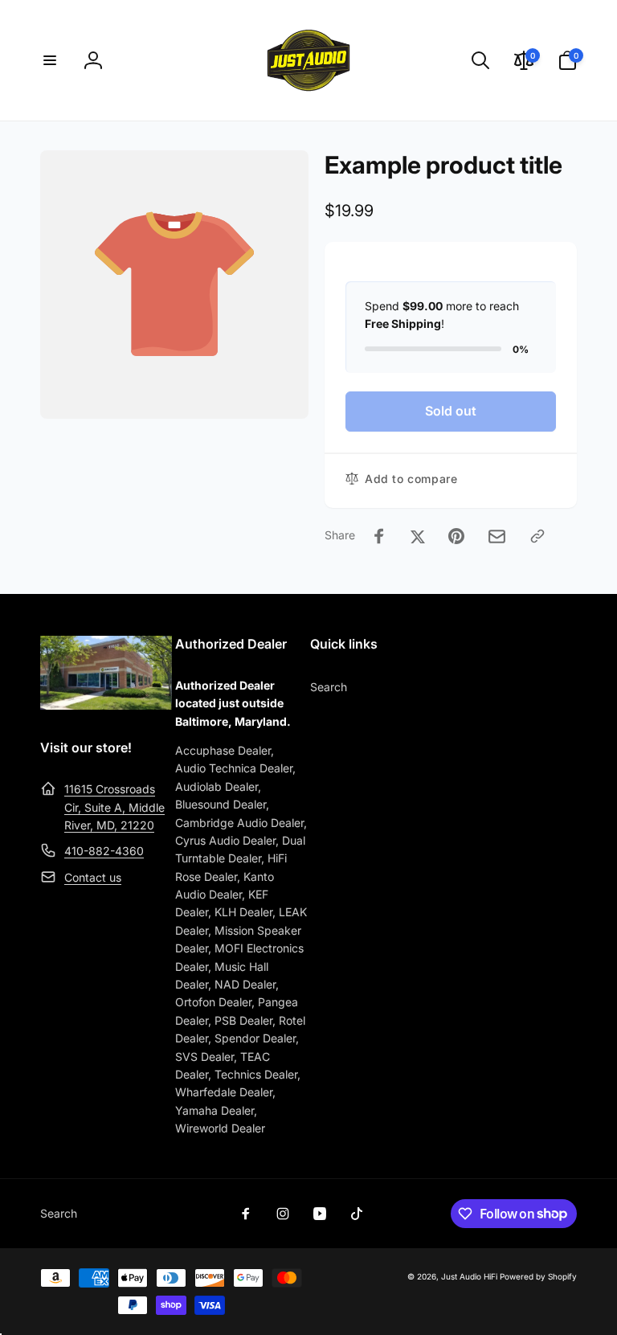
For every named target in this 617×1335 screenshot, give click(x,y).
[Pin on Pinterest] (456, 536)
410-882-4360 (104, 851)
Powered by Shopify (538, 1276)
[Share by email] (497, 536)
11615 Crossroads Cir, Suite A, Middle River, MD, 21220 (114, 807)
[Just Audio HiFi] (106, 705)
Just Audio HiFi (469, 1276)
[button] (49, 60)
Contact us (92, 877)
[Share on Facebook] (379, 536)
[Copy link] (537, 536)
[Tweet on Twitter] (418, 536)
